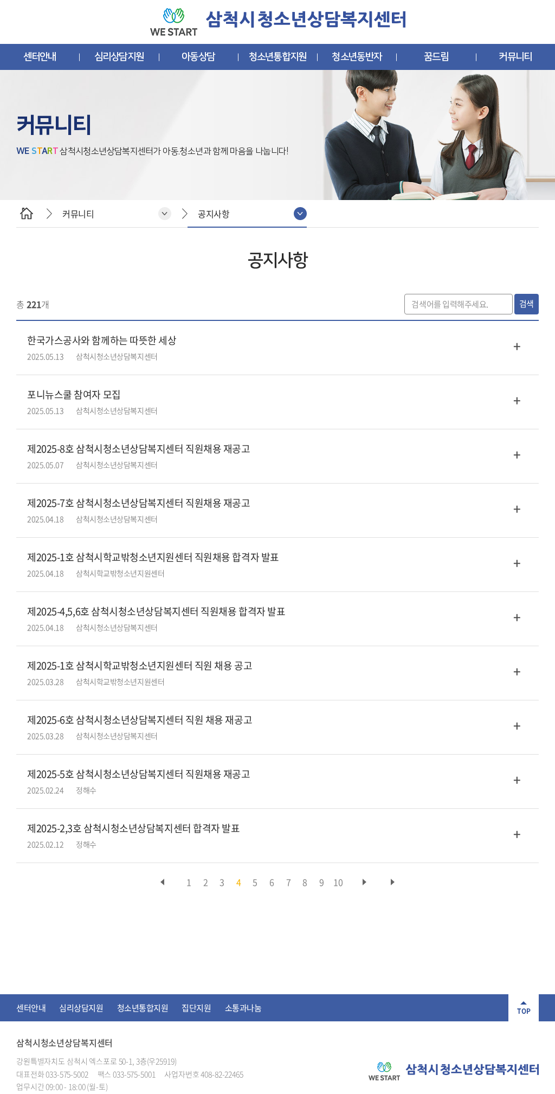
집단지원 (196, 1008)
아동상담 (198, 57)
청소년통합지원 (278, 57)
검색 (526, 304)
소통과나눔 (243, 1008)
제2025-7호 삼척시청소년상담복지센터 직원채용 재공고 (138, 502)
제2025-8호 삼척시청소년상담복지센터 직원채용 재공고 (138, 448)
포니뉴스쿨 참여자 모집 (74, 394)
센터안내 (39, 57)
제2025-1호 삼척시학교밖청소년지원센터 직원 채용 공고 (139, 665)
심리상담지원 (119, 57)
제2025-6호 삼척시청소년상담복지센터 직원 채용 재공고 (139, 719)
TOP (524, 1011)
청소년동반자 (357, 57)
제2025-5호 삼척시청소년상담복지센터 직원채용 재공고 (138, 774)
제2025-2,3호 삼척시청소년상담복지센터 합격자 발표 (133, 828)
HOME (26, 213)
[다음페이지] (364, 882)
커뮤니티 (515, 57)
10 (338, 882)
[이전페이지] (162, 882)
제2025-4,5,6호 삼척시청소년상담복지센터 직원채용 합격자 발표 (156, 611)
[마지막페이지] (392, 882)
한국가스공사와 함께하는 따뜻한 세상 (101, 340)
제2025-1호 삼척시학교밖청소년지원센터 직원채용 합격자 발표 (153, 557)
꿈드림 (436, 57)
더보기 (517, 346)
